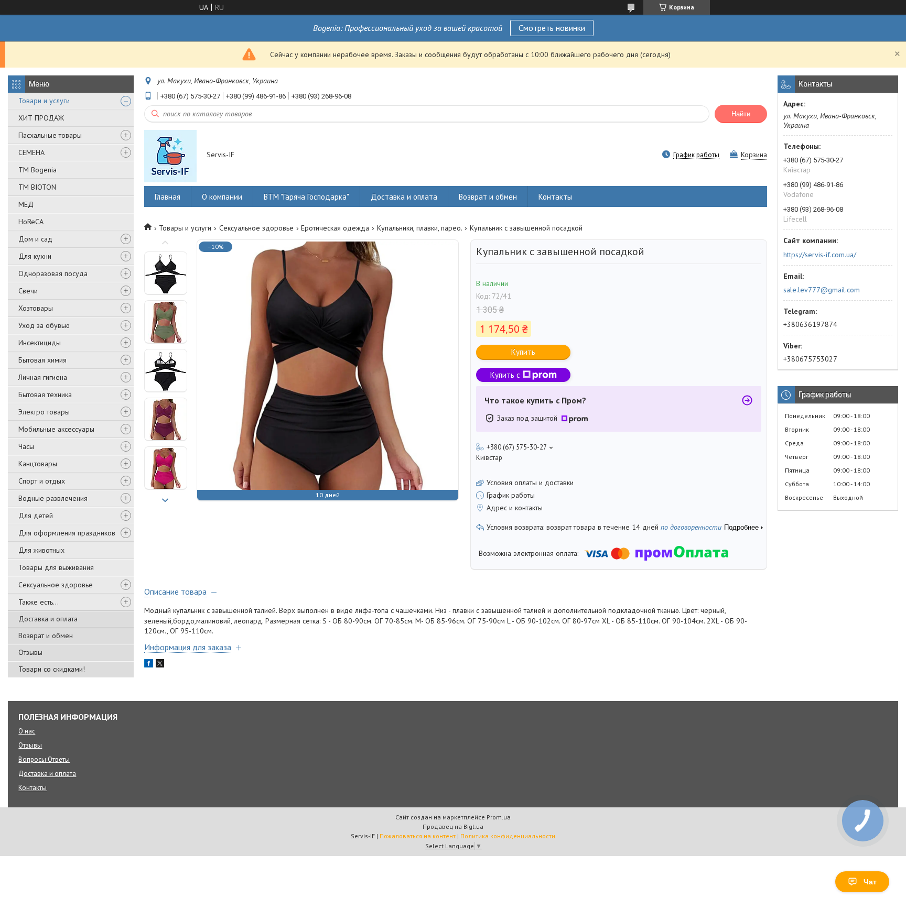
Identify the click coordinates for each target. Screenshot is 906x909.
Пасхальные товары (50, 135)
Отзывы (30, 652)
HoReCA (31, 221)
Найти (740, 114)
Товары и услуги (185, 228)
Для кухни (34, 256)
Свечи (28, 290)
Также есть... (38, 602)
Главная (167, 197)
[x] (160, 665)
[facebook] (148, 665)
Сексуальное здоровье (55, 584)
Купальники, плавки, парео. (419, 228)
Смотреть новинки (552, 28)
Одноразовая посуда (53, 273)
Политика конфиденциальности (507, 836)
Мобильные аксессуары (56, 429)
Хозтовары (35, 308)
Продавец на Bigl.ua (453, 826)
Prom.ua (499, 817)
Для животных (41, 550)
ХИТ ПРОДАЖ (41, 118)
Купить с (505, 375)
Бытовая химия (42, 360)
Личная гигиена (42, 377)
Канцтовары (37, 463)
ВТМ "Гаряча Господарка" (306, 197)
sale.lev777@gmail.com (821, 289)
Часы (26, 446)
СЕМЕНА (31, 152)
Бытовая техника (45, 394)
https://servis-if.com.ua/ (819, 254)
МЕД (26, 204)
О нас (26, 731)
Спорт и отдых (41, 481)
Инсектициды (39, 342)
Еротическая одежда (335, 228)
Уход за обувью (44, 325)
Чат (870, 882)
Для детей (35, 515)
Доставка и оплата (48, 618)
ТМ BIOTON (37, 187)
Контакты (555, 197)
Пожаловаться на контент (418, 836)
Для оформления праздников (66, 533)
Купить (523, 352)
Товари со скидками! (51, 669)
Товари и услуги (44, 100)
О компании (222, 197)
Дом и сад (35, 239)
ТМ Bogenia (37, 169)
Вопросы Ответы (44, 759)
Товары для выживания (56, 567)
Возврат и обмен (45, 635)
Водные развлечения (53, 498)
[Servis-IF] (170, 155)
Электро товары (44, 412)
